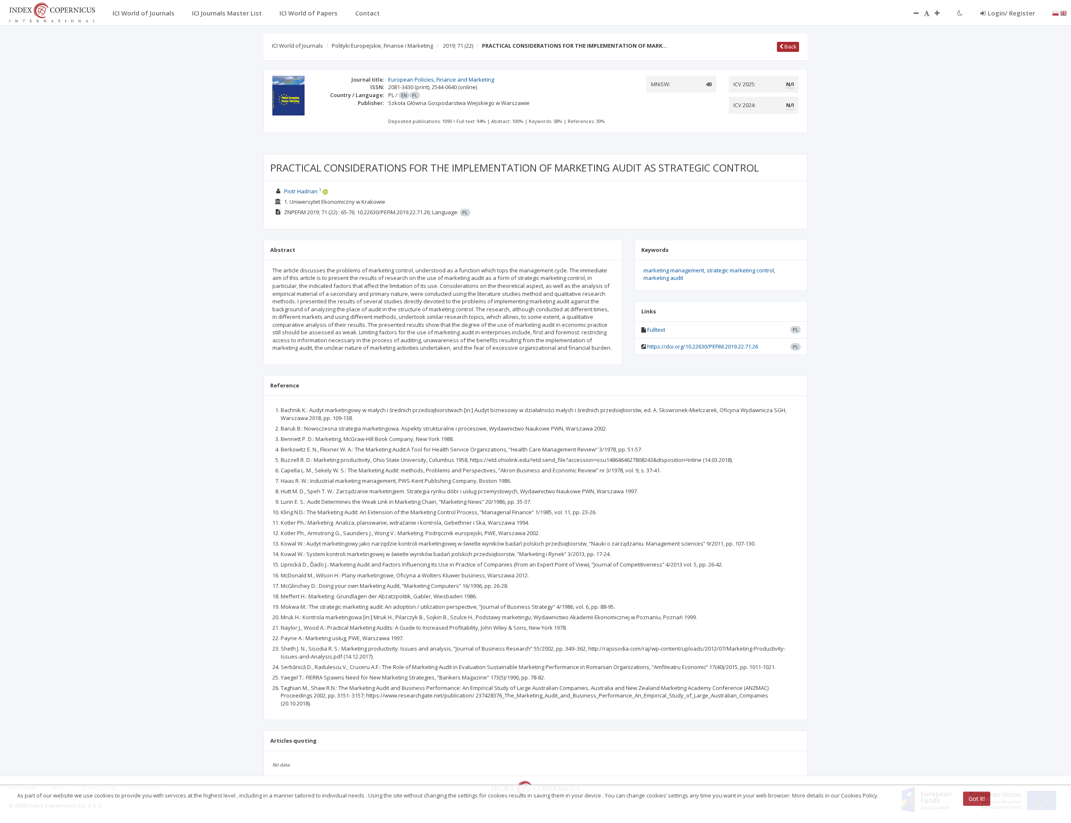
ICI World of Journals (297, 45)
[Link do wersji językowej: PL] (1055, 12)
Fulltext (656, 329)
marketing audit (663, 278)
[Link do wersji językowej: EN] (1063, 12)
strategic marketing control (740, 270)
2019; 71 (458, 45)
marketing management (673, 270)
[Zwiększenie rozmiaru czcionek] (941, 13)
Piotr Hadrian (301, 191)
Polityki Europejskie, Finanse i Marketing (382, 45)
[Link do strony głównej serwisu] (52, 11)
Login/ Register (1011, 13)
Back (790, 46)
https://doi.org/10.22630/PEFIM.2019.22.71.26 (702, 346)
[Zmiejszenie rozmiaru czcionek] (912, 13)
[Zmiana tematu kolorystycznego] (959, 13)
